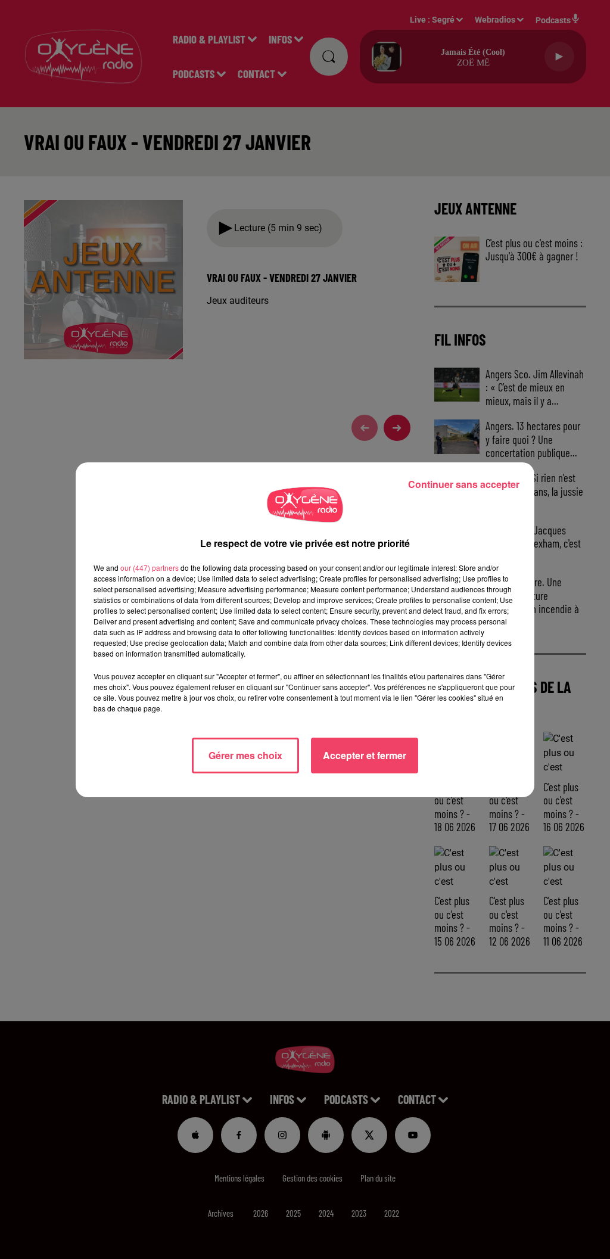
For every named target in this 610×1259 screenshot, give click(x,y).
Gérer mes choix (245, 755)
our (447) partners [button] (149, 567)
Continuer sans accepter (463, 484)
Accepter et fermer (364, 755)
